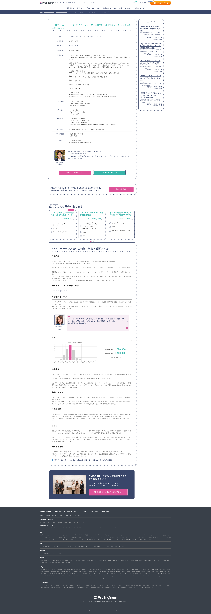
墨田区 (109, 560)
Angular (123, 571)
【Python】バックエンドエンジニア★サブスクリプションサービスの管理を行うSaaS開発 (150, 46)
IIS (45, 576)
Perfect (41, 573)
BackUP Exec (52, 578)
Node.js (96, 573)
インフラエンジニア (70, 528)
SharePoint (130, 578)
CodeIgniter (75, 571)
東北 (49, 560)
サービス (42, 546)
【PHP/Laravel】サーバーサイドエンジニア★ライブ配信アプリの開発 (150, 29)
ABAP (132, 569)
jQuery (91, 573)
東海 (43, 562)
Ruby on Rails (102, 571)
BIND (48, 576)
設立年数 (133, 585)
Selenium (91, 578)
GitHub (140, 576)
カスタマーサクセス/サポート (146, 539)
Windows (116, 573)
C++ (103, 569)
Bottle (161, 571)
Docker (71, 576)
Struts (75, 573)
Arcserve (59, 578)
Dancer (148, 571)
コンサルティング (122, 546)
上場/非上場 (47, 587)
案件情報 (42, 512)
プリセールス (131, 537)
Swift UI (71, 573)
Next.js (80, 573)
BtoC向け (141, 587)
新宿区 (96, 560)
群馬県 (62, 560)
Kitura (45, 573)
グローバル (65, 587)
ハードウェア (89, 546)
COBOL (128, 569)
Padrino (138, 571)
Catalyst (143, 571)
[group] (62, 224)
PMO (49, 539)
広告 (79, 546)
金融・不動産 (97, 546)
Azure (65, 522)
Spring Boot (52, 573)
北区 (79, 560)
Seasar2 (95, 571)
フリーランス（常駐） (45, 553)
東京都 (71, 46)
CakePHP (56, 291)
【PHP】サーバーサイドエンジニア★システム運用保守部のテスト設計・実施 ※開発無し (150, 95)
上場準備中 (58, 587)
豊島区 (149, 560)
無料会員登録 (105, 512)
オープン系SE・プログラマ (77, 535)
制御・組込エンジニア (110, 535)
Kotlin (82, 522)
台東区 (104, 560)
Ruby (44, 522)
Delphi (136, 569)
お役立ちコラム (139, 8)
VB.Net (113, 569)
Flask (157, 571)
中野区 (141, 560)
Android (142, 573)
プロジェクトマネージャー (96, 528)
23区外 (158, 560)
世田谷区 (132, 560)
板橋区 (154, 560)
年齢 (51, 585)
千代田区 (76, 46)
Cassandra (154, 576)
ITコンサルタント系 (113, 537)
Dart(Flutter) (155, 569)
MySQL (160, 573)
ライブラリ (85, 573)
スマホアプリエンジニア (134, 535)
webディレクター (102, 539)
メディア (70, 546)
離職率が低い (100, 587)
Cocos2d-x (129, 576)
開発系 (41, 535)
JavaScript (53, 569)
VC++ (149, 569)
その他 (66, 539)
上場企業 (53, 587)
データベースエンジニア (101, 537)
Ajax (100, 573)
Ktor (62, 573)
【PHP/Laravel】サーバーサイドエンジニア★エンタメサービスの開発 (150, 78)
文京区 (100, 560)
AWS (70, 522)
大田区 (126, 560)
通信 (49, 546)
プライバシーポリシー (57, 515)
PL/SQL (145, 569)
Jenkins (86, 578)
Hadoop (149, 576)
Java (49, 522)
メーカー (103, 546)
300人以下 (113, 585)
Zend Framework (54, 571)
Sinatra (133, 571)
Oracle (155, 573)
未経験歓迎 (147, 587)
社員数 (101, 585)
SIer (46, 546)
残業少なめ (93, 587)
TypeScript (59, 522)
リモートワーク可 (155, 587)
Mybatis (161, 576)
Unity (111, 576)
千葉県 (70, 560)
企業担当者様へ (143, 3)
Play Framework (83, 571)
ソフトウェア (63, 546)
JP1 (71, 578)
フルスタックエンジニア (76, 36)
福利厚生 (87, 587)
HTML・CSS (46, 569)
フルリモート (68, 562)
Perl (72, 569)
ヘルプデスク (134, 539)
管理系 (150, 537)
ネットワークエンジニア (83, 528)
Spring (90, 571)
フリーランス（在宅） (56, 553)
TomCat (166, 576)
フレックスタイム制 (44, 585)
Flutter (66, 573)
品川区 (118, 560)
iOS (146, 573)
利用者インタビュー (126, 8)
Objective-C (85, 569)
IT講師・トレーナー (74, 539)
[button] (90, 241)
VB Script (118, 569)
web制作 (83, 546)
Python (53, 522)
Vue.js (128, 571)
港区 (92, 560)
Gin (165, 571)
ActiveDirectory (43, 578)
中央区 (88, 560)
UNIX (125, 573)
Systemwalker (65, 578)
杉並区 (145, 560)
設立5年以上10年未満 (148, 585)
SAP (125, 578)
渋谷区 (136, 560)
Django (153, 571)
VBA (109, 569)
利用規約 (48, 515)
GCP (62, 576)
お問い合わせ (68, 515)
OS (112, 573)
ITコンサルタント (123, 537)
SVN (144, 576)
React (108, 573)
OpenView (80, 578)
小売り (108, 546)
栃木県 (57, 560)
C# (106, 569)
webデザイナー (92, 539)
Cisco (83, 576)
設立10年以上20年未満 (160, 585)
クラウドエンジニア (89, 537)
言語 (41, 569)
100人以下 (106, 585)
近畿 (49, 562)
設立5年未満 (139, 585)
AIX (133, 573)
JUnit (96, 578)
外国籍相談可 (81, 587)
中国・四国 (57, 562)
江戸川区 (164, 560)
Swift (78, 522)
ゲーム (74, 546)
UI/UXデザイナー (111, 539)
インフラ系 (44, 537)
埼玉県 (66, 560)
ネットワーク (77, 576)
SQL (141, 569)
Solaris (129, 573)
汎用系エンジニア (89, 535)
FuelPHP (64, 291)
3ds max (116, 576)
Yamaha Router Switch (91, 576)
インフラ (150, 573)
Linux (74, 522)
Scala (97, 569)
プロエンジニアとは (59, 512)
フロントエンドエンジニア (46, 528)
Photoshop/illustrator (111, 578)
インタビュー (85, 512)
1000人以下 (120, 585)
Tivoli (75, 578)
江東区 (113, 560)
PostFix (53, 576)
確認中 (41, 560)
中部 (46, 562)
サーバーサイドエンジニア (93, 36)
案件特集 (49, 512)
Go (79, 569)
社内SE (128, 539)
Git (100, 578)
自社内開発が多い (133, 587)
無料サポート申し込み (110, 8)
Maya (103, 578)
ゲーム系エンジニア (99, 535)
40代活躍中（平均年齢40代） (91, 585)
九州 (53, 562)
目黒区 (122, 560)
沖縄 (63, 562)
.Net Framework (111, 571)
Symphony (46, 571)
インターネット (55, 546)
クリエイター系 (84, 539)
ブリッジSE (61, 539)
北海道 (45, 560)
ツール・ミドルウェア (103, 576)
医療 (116, 546)
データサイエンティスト (142, 537)
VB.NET (58, 573)
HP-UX (137, 573)
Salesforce (120, 578)
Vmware (58, 576)
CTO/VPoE (54, 539)
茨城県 (53, 560)
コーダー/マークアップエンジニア (149, 535)
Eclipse (135, 576)
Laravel (71, 291)
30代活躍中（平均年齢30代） (76, 585)
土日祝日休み (108, 587)
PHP (41, 522)
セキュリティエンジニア (77, 537)
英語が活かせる (73, 587)
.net (160, 569)
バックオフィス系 (121, 539)
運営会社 (42, 515)
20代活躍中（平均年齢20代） (61, 585)
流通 (112, 546)
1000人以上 (127, 585)
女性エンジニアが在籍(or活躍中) (120, 587)
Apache (41, 576)
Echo (169, 571)
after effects (122, 576)
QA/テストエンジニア (59, 528)
